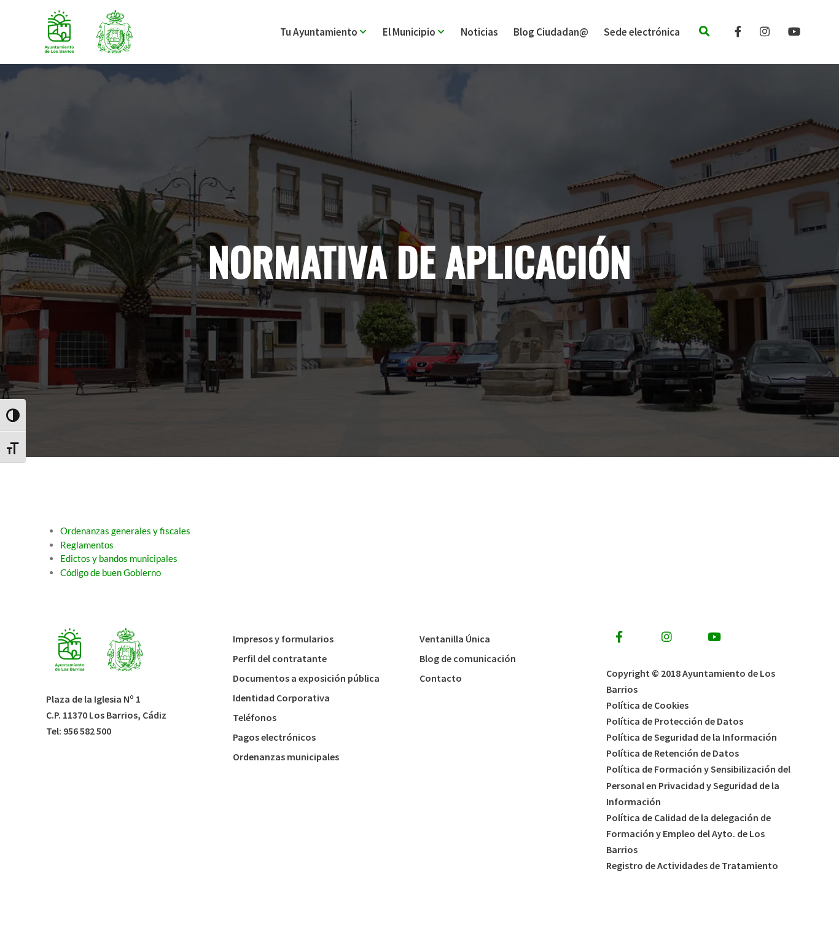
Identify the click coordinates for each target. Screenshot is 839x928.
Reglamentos (87, 544)
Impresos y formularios (283, 639)
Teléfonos (254, 717)
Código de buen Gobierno (110, 572)
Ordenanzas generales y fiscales (125, 530)
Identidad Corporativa (281, 698)
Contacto (440, 678)
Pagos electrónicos (274, 737)
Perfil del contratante (280, 658)
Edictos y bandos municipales (119, 558)
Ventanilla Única (454, 639)
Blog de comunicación (467, 658)
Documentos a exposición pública (306, 678)
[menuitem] (331, 32)
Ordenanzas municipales (286, 757)
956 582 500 (87, 731)
